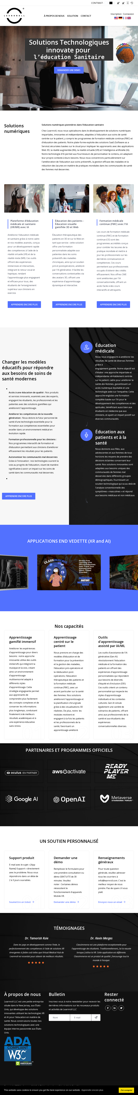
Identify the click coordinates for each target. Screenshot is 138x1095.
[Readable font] (128, 3)
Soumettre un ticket (20, 902)
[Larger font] (118, 3)
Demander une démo (65, 902)
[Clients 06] (116, 771)
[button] (4, 572)
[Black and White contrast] (110, 3)
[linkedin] (114, 1008)
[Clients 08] (116, 798)
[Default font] (132, 3)
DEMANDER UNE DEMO (68, 70)
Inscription (116, 14)
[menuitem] (54, 16)
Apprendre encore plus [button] (92, 1090)
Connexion (128, 14)
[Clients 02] (69, 798)
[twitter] (121, 1008)
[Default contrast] (106, 3)
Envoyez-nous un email (110, 902)
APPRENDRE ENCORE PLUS (24, 304)
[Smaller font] (123, 3)
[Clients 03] (22, 771)
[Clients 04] (22, 798)
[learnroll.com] (14, 16)
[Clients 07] (69, 771)
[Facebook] (108, 1008)
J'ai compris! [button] (126, 1090)
